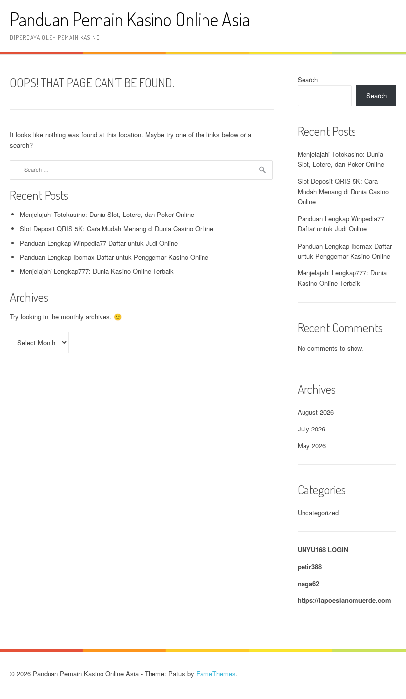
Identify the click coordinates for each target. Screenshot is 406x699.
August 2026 (316, 412)
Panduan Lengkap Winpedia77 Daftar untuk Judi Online (99, 243)
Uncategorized (318, 512)
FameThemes (216, 673)
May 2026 (312, 445)
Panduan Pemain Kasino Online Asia (130, 19)
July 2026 (311, 428)
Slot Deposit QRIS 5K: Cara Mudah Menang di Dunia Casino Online (116, 228)
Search (308, 79)
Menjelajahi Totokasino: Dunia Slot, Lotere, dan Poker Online (107, 214)
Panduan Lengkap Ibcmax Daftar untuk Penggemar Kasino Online (114, 257)
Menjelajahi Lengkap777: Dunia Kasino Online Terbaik (97, 271)
